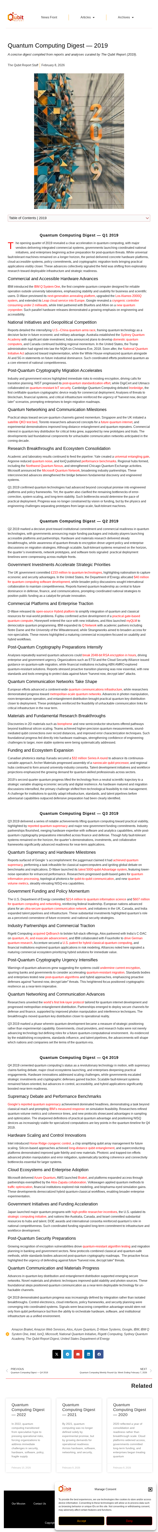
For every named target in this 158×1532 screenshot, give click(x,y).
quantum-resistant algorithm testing (106, 1246)
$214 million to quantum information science (96, 899)
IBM (136, 1329)
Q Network (89, 625)
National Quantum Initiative (77, 1334)
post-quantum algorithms (62, 977)
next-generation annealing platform (71, 296)
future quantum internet (116, 422)
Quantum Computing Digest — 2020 (129, 1409)
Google (127, 1329)
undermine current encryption (120, 967)
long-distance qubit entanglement (91, 1148)
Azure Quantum (44, 1177)
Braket (82, 1177)
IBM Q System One (47, 286)
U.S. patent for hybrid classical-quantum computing (97, 942)
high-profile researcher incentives (94, 1212)
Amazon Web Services (49, 1329)
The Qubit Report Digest (42, 1338)
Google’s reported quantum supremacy (34, 1104)
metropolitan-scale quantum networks (75, 694)
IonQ (40, 1334)
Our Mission (18, 1503)
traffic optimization (20, 1187)
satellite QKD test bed (22, 422)
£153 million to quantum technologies (76, 572)
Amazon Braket (22, 1329)
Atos (69, 1329)
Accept (81, 1521)
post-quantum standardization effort (86, 383)
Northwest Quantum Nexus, (45, 465)
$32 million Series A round (90, 758)
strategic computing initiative (27, 1216)
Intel (33, 1334)
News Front (49, 17)
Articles (86, 17)
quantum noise (42, 461)
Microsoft (51, 1334)
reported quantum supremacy (48, 826)
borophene (64, 724)
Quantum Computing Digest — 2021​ (78, 1409)
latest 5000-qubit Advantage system (102, 869)
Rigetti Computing (110, 1334)
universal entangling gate (132, 456)
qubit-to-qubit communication (94, 878)
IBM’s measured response (67, 1109)
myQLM (131, 620)
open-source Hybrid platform (55, 611)
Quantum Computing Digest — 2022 (28, 1409)
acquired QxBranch (46, 933)
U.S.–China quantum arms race (73, 330)
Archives (124, 17)
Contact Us (40, 1503)
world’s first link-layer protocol (64, 1002)
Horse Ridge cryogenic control (50, 1143)
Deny (129, 1521)
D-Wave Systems (109, 1329)
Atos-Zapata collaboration (68, 1182)
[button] (150, 1489)
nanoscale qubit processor (111, 762)
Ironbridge (136, 387)
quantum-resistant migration (105, 972)
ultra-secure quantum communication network (55, 908)
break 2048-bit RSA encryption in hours (109, 655)
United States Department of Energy (85, 1338)
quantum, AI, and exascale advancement (39, 938)
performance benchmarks (99, 461)
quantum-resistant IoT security (50, 387)
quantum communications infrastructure (95, 689)
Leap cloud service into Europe (63, 300)
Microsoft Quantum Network (61, 470)
